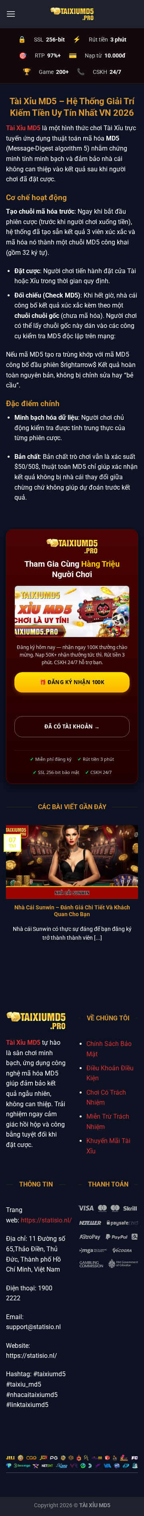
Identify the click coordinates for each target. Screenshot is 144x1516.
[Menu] (11, 14)
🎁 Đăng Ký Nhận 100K (72, 682)
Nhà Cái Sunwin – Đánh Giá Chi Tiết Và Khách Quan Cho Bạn (72, 911)
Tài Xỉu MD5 (23, 128)
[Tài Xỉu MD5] (72, 14)
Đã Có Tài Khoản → (72, 726)
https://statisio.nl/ (46, 1220)
